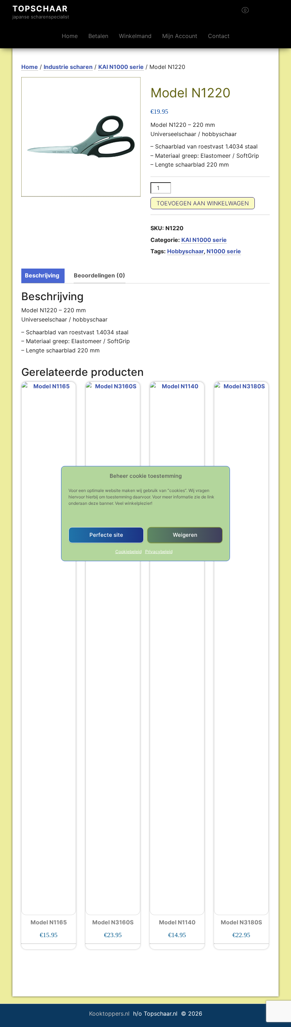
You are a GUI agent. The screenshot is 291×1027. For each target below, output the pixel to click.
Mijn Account (179, 35)
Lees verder (241, 935)
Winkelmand (135, 35)
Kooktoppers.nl (110, 1013)
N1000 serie (224, 251)
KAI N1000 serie (121, 66)
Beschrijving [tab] (42, 275)
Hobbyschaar (185, 251)
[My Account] (258, 12)
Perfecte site (106, 534)
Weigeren (185, 534)
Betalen (98, 35)
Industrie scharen (68, 66)
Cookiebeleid (128, 551)
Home (70, 35)
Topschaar (40, 8)
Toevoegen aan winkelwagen (203, 203)
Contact (219, 35)
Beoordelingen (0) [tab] (99, 275)
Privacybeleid (158, 551)
